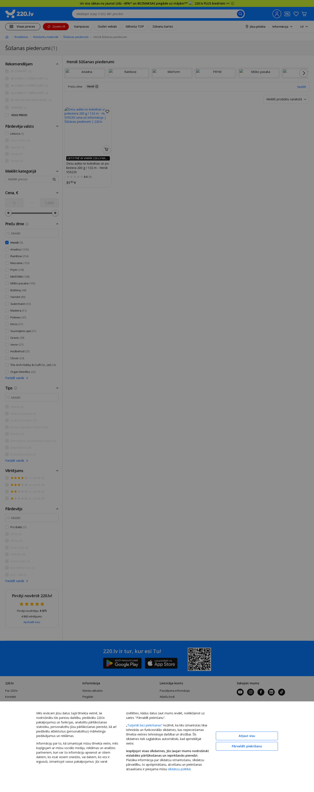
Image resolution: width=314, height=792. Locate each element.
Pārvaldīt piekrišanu (247, 746)
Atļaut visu (247, 736)
